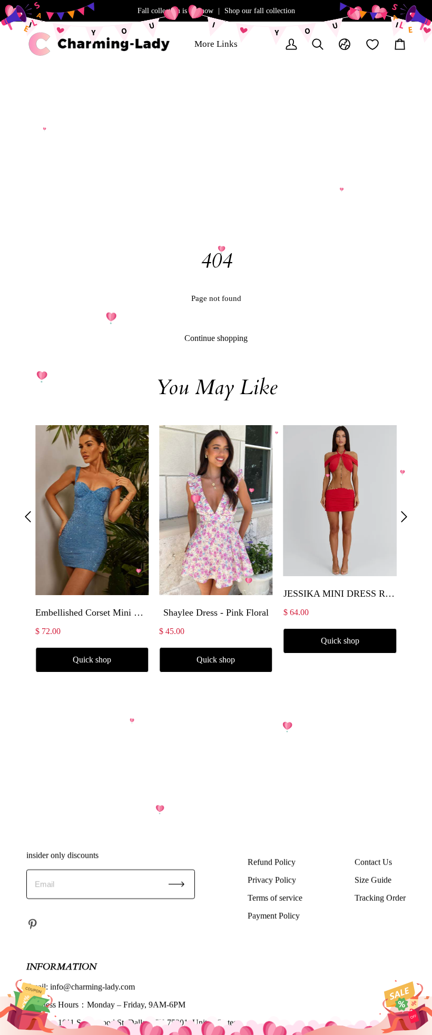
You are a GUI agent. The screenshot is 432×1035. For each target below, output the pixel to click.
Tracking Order (380, 897)
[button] (28, 517)
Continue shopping (216, 338)
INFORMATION (61, 966)
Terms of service (275, 897)
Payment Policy (274, 915)
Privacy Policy (272, 879)
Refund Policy (272, 861)
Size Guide (373, 879)
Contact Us (373, 861)
